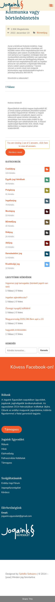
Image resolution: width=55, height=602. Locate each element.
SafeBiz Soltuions (28, 573)
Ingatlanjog (11, 200)
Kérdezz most (15, 152)
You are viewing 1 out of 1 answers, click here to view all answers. (27, 144)
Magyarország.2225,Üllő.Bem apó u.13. (25, 319)
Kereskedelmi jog (14, 253)
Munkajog (10, 211)
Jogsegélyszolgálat (11, 487)
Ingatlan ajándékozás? (16, 297)
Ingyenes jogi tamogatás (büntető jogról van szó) (27, 285)
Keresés (44, 350)
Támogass (11, 429)
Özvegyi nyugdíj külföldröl (18, 308)
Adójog (9, 243)
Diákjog (9, 232)
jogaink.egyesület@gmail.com (16, 516)
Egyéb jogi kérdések (15, 179)
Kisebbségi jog (13, 264)
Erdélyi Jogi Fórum (10, 483)
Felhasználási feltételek (13, 458)
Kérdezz (5, 492)
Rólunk (5, 444)
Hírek (4, 448)
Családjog (10, 169)
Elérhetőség (7, 453)
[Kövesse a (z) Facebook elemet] (47, 586)
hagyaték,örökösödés (16, 330)
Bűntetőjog (42, 33)
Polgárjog (10, 190)
